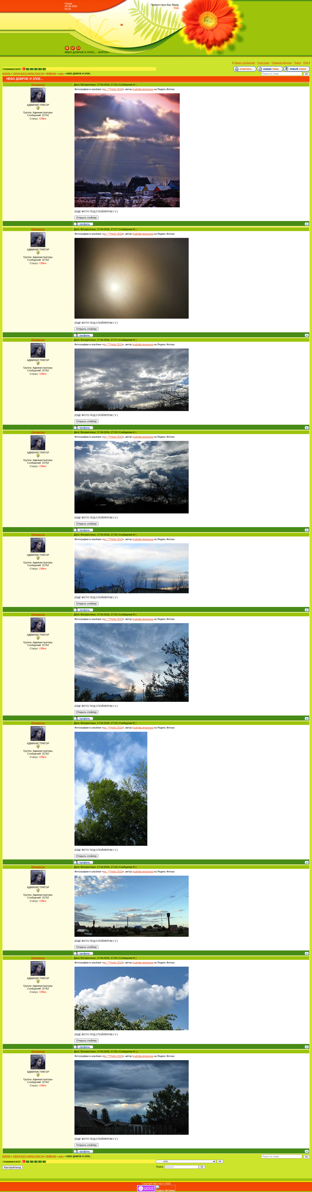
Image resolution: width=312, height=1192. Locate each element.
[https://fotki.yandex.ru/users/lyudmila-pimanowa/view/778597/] (131, 544)
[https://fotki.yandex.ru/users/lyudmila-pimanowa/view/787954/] (110, 733)
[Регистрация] (72, 47)
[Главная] (67, 47)
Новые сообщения (244, 62)
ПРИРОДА (51, 74)
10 (136, 1051)
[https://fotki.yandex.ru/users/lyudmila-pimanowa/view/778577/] (131, 442)
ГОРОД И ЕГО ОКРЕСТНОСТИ (28, 74)
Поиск (297, 62)
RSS (176, 7)
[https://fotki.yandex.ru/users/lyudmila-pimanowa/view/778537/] (131, 239)
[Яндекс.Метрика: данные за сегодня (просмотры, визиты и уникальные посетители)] (165, 1188)
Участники (263, 62)
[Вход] (78, 47)
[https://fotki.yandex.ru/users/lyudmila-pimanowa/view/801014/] (131, 1061)
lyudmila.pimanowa (142, 89)
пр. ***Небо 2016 (112, 89)
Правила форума (282, 62)
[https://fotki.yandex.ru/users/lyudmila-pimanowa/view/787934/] (131, 624)
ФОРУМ (6, 74)
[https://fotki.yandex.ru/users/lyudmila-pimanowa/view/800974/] (131, 877)
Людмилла (38, 84)
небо (61, 74)
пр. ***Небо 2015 (112, 233)
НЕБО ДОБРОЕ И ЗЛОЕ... (79, 74)
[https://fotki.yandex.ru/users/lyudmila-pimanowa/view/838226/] (127, 94)
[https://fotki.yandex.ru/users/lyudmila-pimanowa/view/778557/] (131, 350)
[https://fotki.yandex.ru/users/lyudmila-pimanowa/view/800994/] (131, 968)
